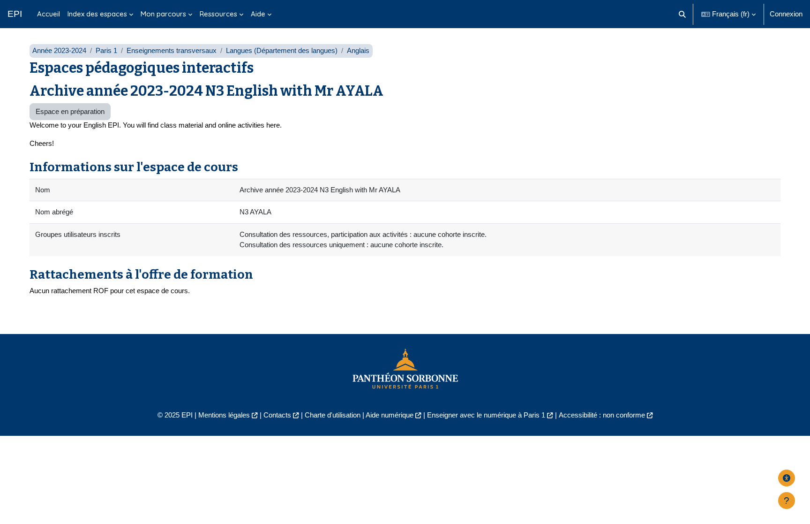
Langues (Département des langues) (282, 50)
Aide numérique (389, 415)
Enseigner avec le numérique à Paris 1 (486, 415)
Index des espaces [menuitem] (97, 13)
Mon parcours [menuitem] (163, 13)
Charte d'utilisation (332, 415)
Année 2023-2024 (59, 50)
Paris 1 (106, 50)
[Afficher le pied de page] (786, 500)
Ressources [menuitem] (218, 13)
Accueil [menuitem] (48, 13)
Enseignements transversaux (172, 50)
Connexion (786, 14)
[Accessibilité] (786, 478)
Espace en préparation (70, 111)
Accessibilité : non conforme (602, 415)
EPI (15, 14)
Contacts (277, 415)
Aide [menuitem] (258, 13)
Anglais (358, 50)
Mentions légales (224, 415)
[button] (682, 14)
